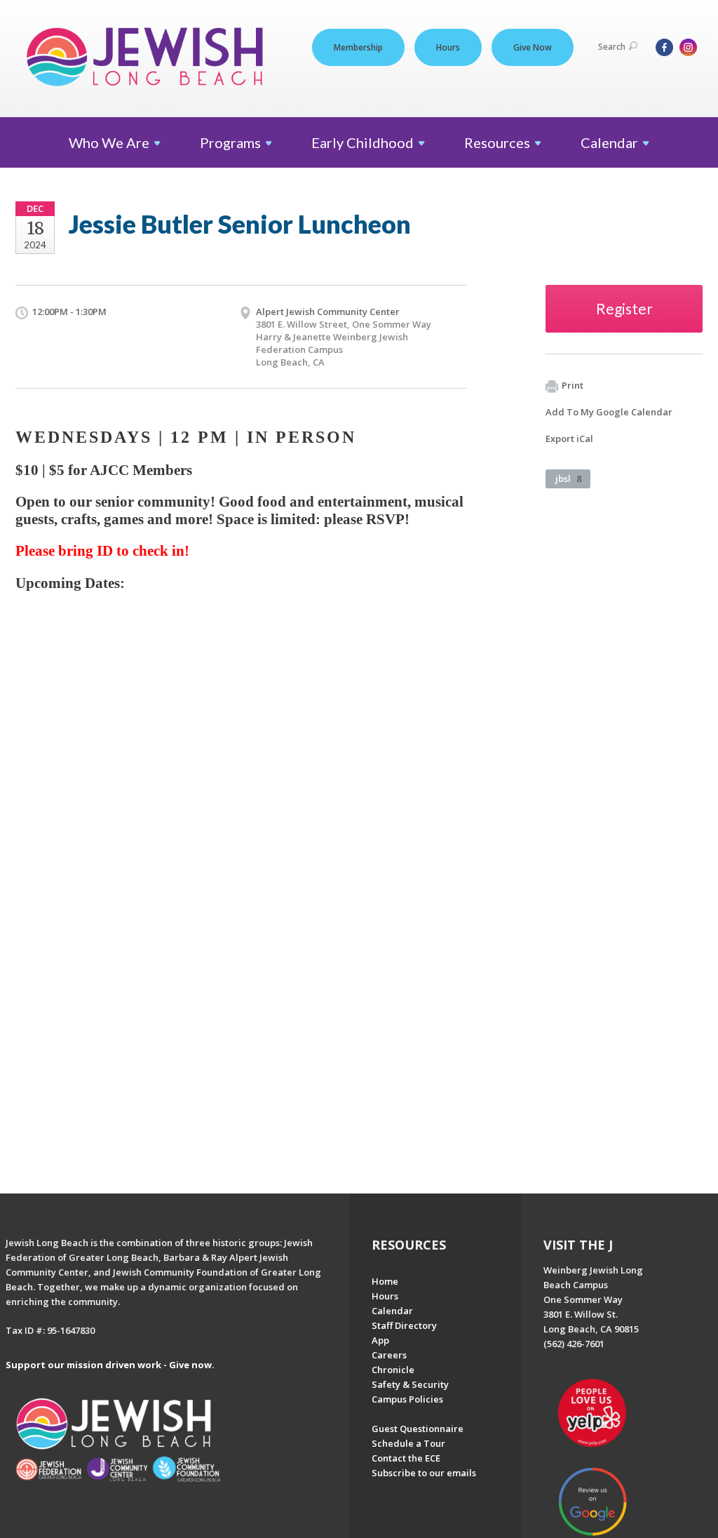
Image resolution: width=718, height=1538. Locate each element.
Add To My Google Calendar (609, 412)
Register (624, 308)
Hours (448, 47)
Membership (358, 47)
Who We (109, 142)
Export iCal (569, 438)
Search (611, 47)
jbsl (568, 478)
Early (362, 142)
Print (572, 385)
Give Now (532, 47)
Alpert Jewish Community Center (328, 311)
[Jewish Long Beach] (149, 58)
